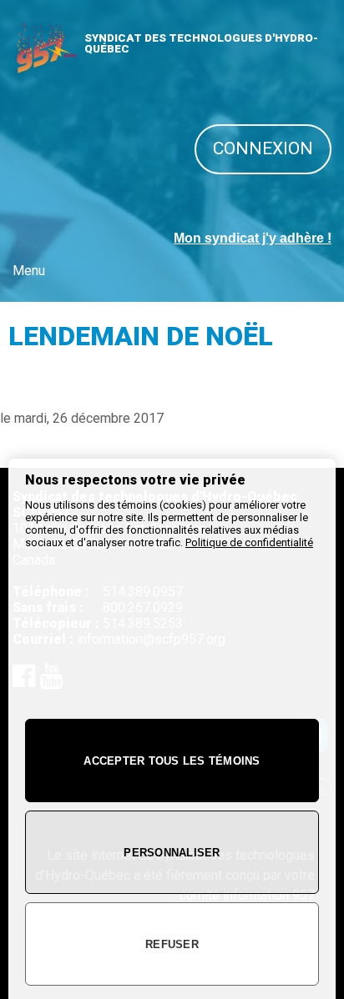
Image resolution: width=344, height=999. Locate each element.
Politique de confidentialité (249, 542)
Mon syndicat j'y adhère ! (252, 238)
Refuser (172, 944)
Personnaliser (172, 852)
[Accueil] (46, 67)
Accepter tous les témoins (172, 761)
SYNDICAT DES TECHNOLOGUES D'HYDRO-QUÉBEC (201, 43)
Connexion (263, 148)
